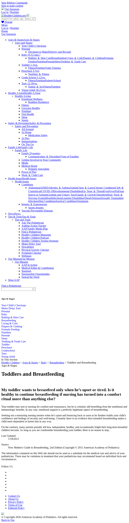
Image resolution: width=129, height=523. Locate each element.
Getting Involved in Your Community (41, 159)
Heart (49, 198)
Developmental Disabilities (67, 191)
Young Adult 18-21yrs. (34, 90)
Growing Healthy (31, 108)
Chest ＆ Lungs (86, 187)
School (57, 80)
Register (14, 12)
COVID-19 (47, 191)
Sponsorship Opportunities (36, 274)
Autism (74, 187)
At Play (26, 138)
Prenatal (26, 48)
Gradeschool (8, 350)
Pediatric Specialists (38, 169)
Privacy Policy (16, 502)
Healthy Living (23, 96)
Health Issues (22, 181)
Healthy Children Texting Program (40, 240)
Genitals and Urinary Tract (62, 194)
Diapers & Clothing (11, 326)
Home (4, 31)
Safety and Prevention (26, 126)
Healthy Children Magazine (36, 234)
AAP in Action (29, 265)
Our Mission (21, 261)
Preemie (50, 61)
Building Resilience (38, 102)
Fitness (32, 68)
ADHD (44, 187)
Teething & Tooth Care (13, 341)
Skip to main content (12, 5)
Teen (4, 353)
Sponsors (26, 271)
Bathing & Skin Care (12, 317)
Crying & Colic (9, 323)
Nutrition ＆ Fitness (38, 74)
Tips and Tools (22, 219)
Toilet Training (53, 68)
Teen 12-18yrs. (29, 83)
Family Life (21, 150)
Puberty (49, 80)
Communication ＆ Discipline (44, 156)
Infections (57, 198)
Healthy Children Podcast (35, 237)
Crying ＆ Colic (74, 58)
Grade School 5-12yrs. (34, 77)
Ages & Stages (30, 362)
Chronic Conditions (104, 187)
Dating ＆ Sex (36, 86)
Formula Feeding (10, 329)
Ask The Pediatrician (33, 222)
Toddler (5, 344)
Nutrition (41, 61)
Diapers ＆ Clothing (93, 58)
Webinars (26, 255)
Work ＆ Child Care (32, 175)
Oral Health (28, 114)
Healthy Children (10, 362)
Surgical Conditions (66, 201)
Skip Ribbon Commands (14, 2)
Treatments (82, 201)
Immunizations (29, 141)
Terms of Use (15, 505)
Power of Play (29, 172)
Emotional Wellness (32, 99)
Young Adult (8, 356)
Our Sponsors (12, 9)
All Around (28, 129)
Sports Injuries (36, 207)
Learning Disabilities (73, 198)
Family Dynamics (31, 153)
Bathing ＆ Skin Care (39, 58)
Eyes (106, 191)
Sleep (58, 61)
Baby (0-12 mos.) (31, 54)
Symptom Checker (31, 252)
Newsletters (28, 246)
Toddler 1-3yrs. (30, 64)
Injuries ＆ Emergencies (34, 204)
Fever (112, 191)
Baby (4, 314)
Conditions (27, 184)
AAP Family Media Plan (35, 228)
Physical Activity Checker (35, 249)
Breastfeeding (58, 58)
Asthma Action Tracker (34, 225)
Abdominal (34, 187)
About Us (13, 499)
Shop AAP (14, 280)
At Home (26, 132)
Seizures (96, 198)
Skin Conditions (47, 201)
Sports (25, 120)
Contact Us (14, 496)
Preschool (6, 347)
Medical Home (29, 166)
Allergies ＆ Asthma (59, 187)
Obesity (88, 198)
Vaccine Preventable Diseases (37, 210)
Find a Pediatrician (31, 231)
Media (25, 162)
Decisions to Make (38, 51)
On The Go (28, 144)
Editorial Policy (16, 508)
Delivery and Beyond (59, 51)
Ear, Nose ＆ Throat (92, 191)
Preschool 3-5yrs (30, 71)
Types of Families (69, 156)
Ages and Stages (23, 42)
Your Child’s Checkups (34, 45)
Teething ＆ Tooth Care (73, 61)
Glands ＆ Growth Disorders (91, 194)
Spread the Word (30, 277)
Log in (4, 12)
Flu (116, 191)
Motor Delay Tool (31, 243)
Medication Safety (38, 135)
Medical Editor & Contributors (38, 268)
